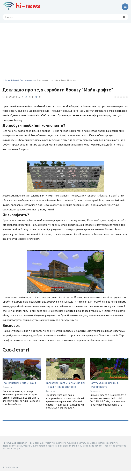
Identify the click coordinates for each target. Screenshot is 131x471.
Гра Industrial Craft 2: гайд (19, 383)
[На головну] (23, 7)
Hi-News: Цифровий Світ (13, 80)
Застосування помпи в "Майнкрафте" (104, 385)
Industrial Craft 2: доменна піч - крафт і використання (65, 385)
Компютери (30, 80)
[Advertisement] (65, 48)
